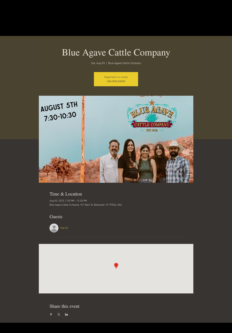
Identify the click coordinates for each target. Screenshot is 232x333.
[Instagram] (120, 327)
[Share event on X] (58, 314)
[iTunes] (99, 327)
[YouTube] (140, 327)
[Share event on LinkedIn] (66, 314)
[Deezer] (89, 327)
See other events (116, 81)
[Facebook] (130, 327)
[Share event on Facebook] (51, 314)
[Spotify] (110, 327)
